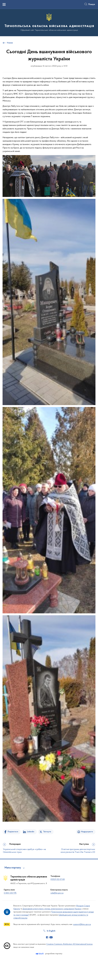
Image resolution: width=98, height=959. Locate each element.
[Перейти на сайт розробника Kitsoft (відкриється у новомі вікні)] (40, 954)
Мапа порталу (13, 867)
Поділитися (13, 832)
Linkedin (30, 832)
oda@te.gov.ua (57, 893)
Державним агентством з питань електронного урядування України (52, 909)
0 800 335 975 (10, 893)
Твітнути (47, 832)
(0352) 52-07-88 (58, 879)
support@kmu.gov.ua (82, 924)
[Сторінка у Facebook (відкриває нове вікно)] (47, 937)
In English (51, 931)
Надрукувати (87, 832)
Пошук (91, 4)
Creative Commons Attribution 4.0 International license (69, 944)
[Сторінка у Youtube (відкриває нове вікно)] (51, 937)
